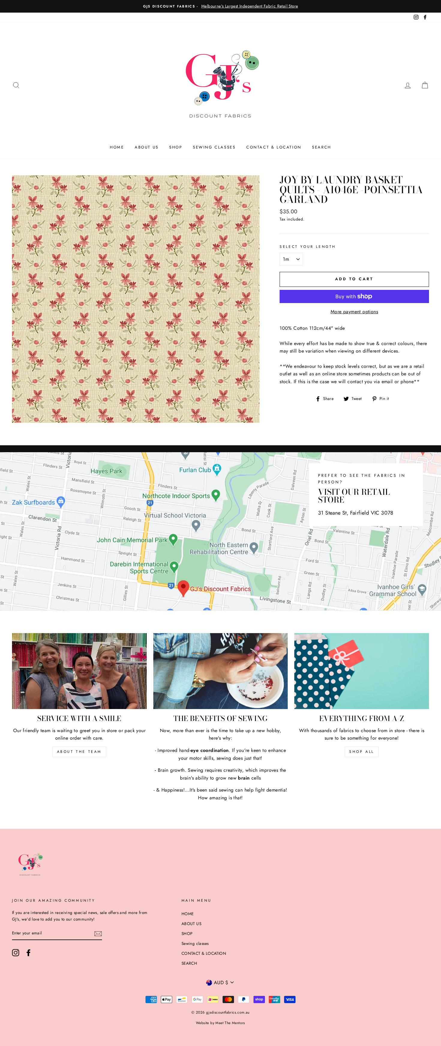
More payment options (354, 311)
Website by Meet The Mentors (220, 1023)
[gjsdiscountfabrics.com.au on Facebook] (28, 952)
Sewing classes (214, 147)
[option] (220, 6)
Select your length (308, 246)
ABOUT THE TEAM (79, 751)
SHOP (175, 147)
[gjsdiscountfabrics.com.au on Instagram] (15, 952)
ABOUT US (147, 147)
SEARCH (321, 147)
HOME (117, 147)
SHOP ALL (361, 751)
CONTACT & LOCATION (274, 147)
